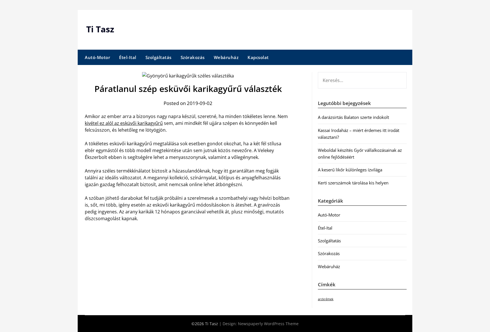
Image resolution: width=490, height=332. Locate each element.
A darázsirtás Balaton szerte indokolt (353, 117)
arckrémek (325, 299)
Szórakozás (193, 57)
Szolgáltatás (158, 57)
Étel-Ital (127, 57)
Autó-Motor (97, 57)
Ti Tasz (100, 29)
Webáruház (226, 57)
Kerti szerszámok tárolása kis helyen (353, 183)
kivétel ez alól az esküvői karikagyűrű (124, 123)
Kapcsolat (258, 57)
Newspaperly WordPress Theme (268, 323)
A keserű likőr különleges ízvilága (350, 170)
